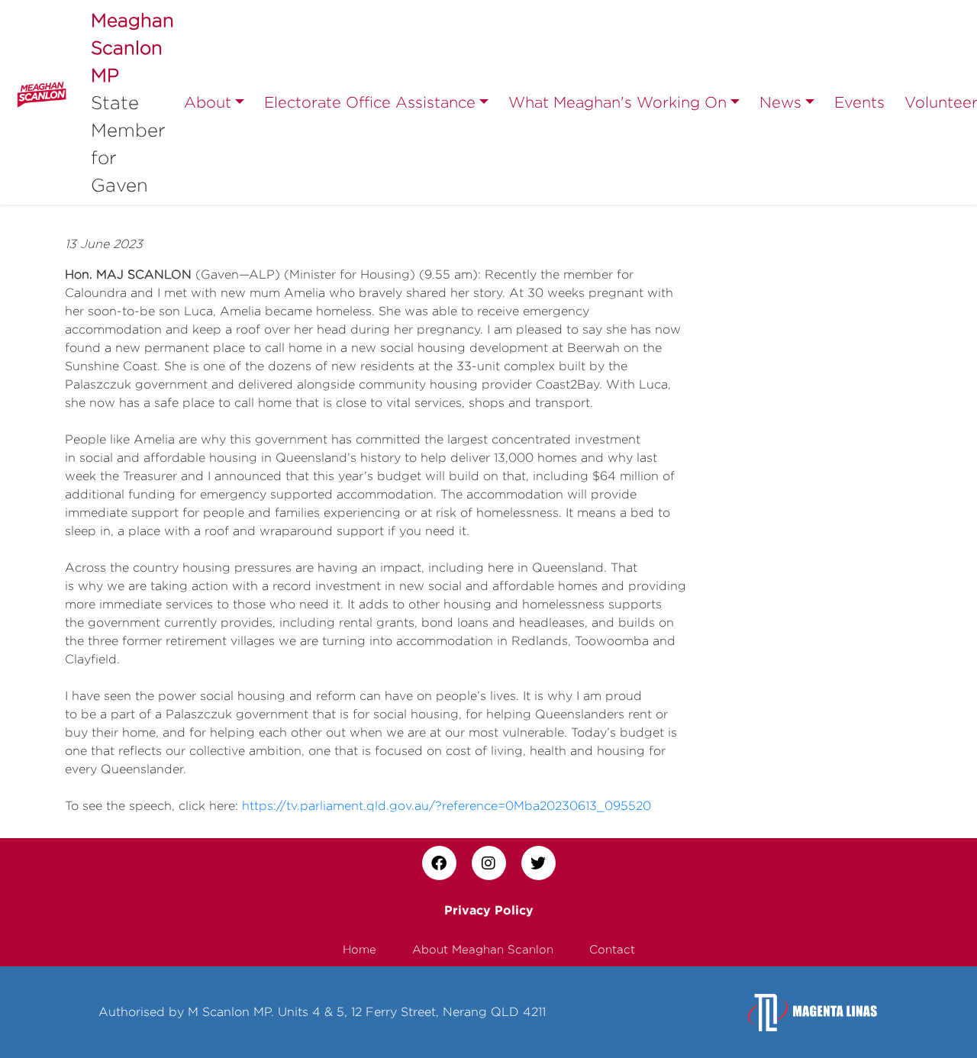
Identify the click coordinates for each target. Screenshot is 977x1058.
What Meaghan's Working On (617, 102)
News (780, 102)
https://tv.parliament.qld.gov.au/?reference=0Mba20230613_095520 (446, 805)
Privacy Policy (489, 910)
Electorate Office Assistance (370, 102)
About (207, 102)
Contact (612, 949)
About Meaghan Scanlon (482, 949)
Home (359, 949)
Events (859, 102)
